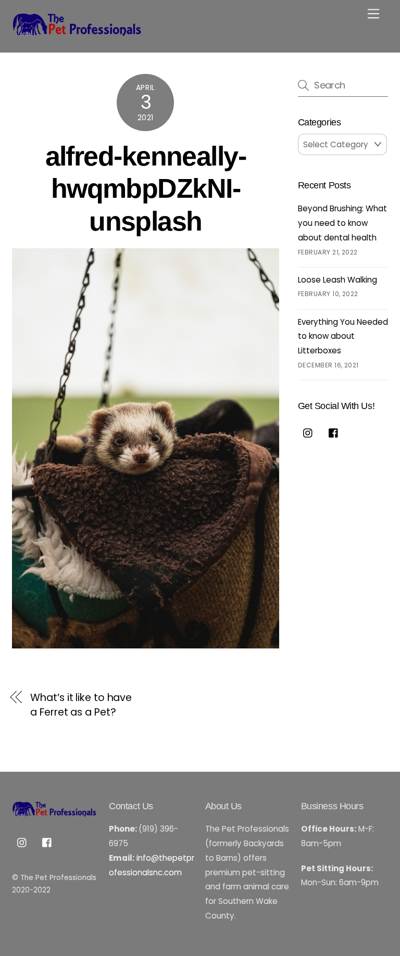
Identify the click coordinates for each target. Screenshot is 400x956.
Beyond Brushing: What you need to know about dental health (342, 223)
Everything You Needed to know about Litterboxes (343, 336)
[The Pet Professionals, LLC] (77, 33)
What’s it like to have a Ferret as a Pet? (81, 705)
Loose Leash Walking (337, 279)
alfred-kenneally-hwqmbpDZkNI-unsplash (145, 188)
